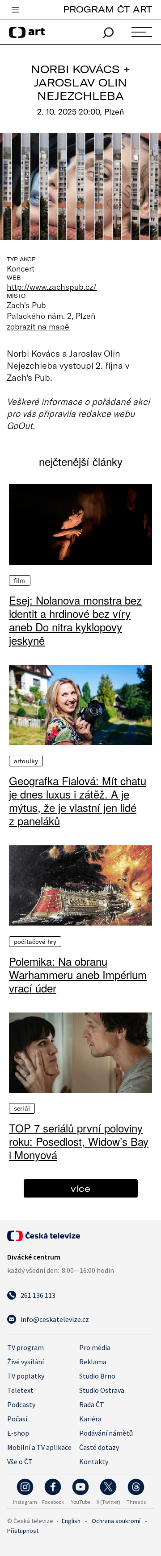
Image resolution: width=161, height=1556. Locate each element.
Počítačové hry (35, 942)
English (71, 1521)
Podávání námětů (106, 1432)
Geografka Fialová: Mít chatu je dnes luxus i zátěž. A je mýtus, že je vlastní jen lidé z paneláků (77, 800)
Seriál (22, 1108)
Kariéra (90, 1418)
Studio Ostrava (101, 1390)
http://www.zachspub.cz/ (52, 287)
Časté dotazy (99, 1447)
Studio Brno (97, 1375)
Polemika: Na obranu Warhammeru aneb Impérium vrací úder (78, 975)
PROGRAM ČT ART (107, 9)
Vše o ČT (20, 1461)
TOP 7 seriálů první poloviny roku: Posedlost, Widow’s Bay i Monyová (78, 1141)
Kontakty (93, 1461)
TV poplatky (25, 1375)
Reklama (92, 1361)
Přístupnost (22, 1531)
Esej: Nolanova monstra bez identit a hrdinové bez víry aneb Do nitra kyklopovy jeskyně (75, 620)
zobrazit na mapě (38, 326)
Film (19, 580)
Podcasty (21, 1404)
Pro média (94, 1347)
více (80, 1188)
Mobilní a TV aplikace (39, 1447)
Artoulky (26, 761)
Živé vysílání (25, 1361)
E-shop (18, 1432)
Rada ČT (91, 1404)
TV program (25, 1347)
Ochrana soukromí (116, 1521)
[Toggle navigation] (15, 10)
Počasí (17, 1418)
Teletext (20, 1390)
